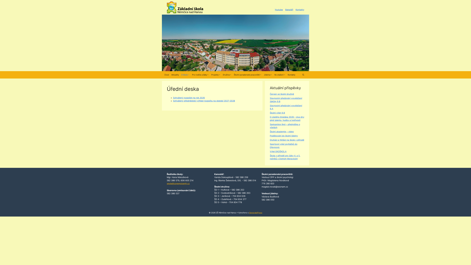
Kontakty (300, 9)
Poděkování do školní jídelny (284, 136)
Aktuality (175, 75)
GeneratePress (255, 213)
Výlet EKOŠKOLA (278, 151)
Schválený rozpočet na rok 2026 (189, 98)
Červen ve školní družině (282, 94)
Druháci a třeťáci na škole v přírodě (287, 140)
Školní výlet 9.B (277, 113)
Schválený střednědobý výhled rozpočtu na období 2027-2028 (204, 101)
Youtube (279, 9)
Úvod (166, 75)
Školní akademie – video (282, 131)
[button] (303, 75)
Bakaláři (289, 9)
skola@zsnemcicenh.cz (178, 183)
